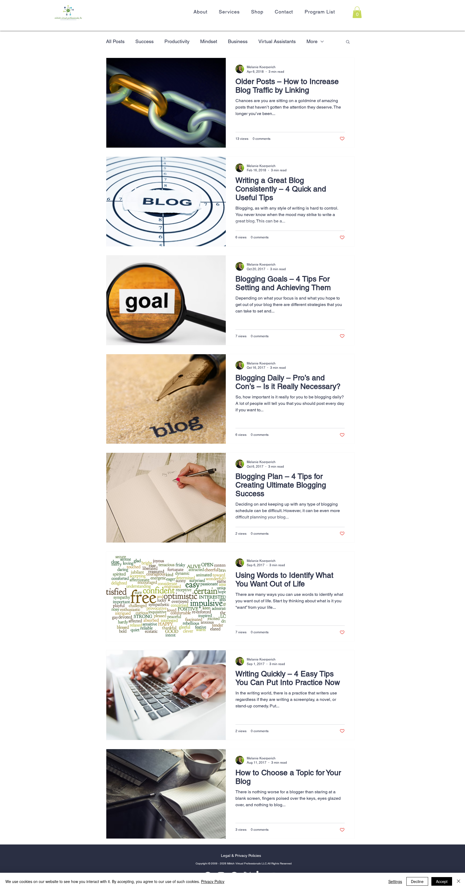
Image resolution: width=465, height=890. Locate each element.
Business (238, 41)
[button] (357, 12)
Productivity (176, 41)
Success (144, 41)
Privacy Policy (212, 881)
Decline (417, 881)
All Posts (115, 41)
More (312, 41)
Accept (442, 881)
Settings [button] (395, 881)
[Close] (458, 881)
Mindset (208, 41)
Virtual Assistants (277, 41)
